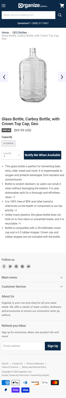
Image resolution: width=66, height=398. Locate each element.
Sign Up (53, 346)
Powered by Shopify (39, 375)
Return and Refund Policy (34, 367)
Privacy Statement (35, 363)
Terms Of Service (10, 367)
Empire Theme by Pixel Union (15, 375)
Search (5, 363)
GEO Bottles (20, 32)
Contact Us (17, 363)
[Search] (59, 15)
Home (5, 32)
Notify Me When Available (42, 155)
